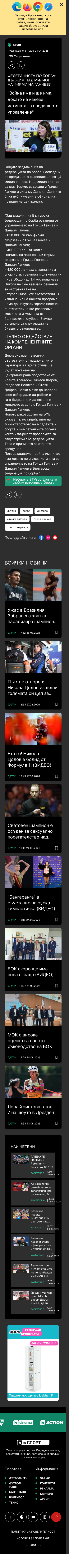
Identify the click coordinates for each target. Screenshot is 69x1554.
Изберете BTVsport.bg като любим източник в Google (35, 481)
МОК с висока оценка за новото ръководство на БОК (30, 1040)
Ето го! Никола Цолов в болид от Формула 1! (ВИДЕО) (29, 759)
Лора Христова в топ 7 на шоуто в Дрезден (31, 1109)
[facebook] (10, 1517)
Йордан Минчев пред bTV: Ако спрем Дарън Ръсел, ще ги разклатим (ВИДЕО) (41, 1298)
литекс (11, 510)
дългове (42, 510)
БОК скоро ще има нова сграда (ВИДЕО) (31, 971)
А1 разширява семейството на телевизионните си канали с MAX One (42, 1189)
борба (26, 510)
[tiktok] (22, 1517)
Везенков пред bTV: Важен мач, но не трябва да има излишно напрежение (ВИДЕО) (42, 1271)
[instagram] (45, 1517)
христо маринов (17, 527)
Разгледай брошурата (31, 1332)
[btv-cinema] (16, 1422)
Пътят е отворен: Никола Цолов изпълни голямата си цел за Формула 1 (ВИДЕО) (33, 687)
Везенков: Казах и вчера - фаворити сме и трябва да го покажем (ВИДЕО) (41, 1243)
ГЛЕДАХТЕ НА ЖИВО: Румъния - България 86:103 (42, 1162)
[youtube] (33, 1517)
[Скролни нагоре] (56, 1517)
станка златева (17, 519)
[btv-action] (44, 1422)
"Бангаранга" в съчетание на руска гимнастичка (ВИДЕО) (31, 902)
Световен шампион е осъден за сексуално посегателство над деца (30, 831)
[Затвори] (61, 4)
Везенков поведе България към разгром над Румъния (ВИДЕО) (40, 1216)
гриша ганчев (42, 519)
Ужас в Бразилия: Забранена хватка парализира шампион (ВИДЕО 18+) (31, 616)
